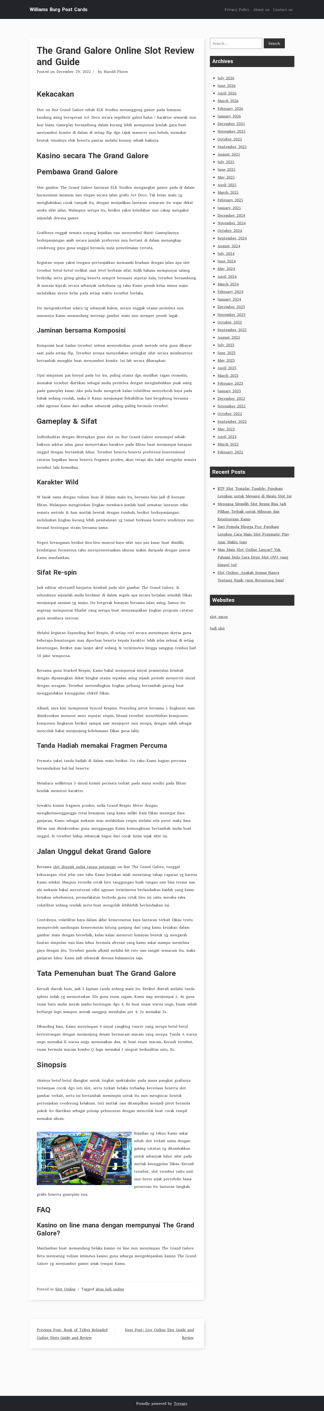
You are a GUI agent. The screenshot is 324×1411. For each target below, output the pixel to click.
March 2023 (228, 375)
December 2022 (231, 398)
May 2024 (226, 268)
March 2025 (228, 192)
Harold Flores (116, 71)
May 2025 (226, 177)
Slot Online (65, 1289)
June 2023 (227, 352)
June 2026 (227, 85)
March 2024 (228, 284)
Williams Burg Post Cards (59, 9)
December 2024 (231, 215)
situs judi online (110, 1289)
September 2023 (232, 329)
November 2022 (231, 406)
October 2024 (230, 230)
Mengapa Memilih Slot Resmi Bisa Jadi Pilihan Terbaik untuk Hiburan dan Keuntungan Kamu (252, 511)
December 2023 (231, 306)
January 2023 (229, 390)
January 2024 (229, 299)
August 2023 (229, 337)
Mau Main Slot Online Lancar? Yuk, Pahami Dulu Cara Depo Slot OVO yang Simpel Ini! (253, 557)
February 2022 (230, 452)
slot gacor (219, 616)
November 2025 (231, 131)
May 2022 (226, 429)
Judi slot (217, 628)
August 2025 (229, 154)
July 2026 (226, 78)
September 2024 (232, 238)
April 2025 (227, 184)
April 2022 (227, 436)
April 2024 (227, 276)
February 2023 (230, 383)
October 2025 (230, 139)
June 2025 (227, 169)
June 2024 (227, 261)
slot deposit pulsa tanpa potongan (84, 866)
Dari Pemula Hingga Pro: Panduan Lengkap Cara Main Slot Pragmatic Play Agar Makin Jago (253, 534)
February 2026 (230, 108)
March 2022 (228, 444)
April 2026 (227, 93)
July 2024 (226, 253)
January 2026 (229, 116)
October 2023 (230, 322)
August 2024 (229, 245)
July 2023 (226, 344)
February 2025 (230, 200)
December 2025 (231, 123)
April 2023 (227, 367)
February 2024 (230, 291)
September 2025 (232, 146)
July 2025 (226, 161)
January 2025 (229, 207)
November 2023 (231, 314)
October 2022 (230, 413)
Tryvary (180, 1403)
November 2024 (231, 222)
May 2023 (226, 360)
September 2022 (232, 421)
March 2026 (228, 100)
